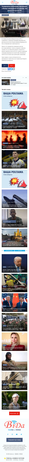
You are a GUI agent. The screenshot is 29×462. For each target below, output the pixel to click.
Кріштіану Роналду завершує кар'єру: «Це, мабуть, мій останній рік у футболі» (13, 166)
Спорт (5, 162)
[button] (26, 77)
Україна (13, 80)
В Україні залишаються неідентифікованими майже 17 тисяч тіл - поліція (18, 83)
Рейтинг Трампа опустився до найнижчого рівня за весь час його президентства (13, 270)
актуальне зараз (9, 250)
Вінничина (5, 15)
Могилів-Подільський (7, 221)
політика (20, 250)
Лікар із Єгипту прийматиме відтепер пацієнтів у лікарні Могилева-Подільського (13, 225)
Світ (4, 202)
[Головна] (9, 12)
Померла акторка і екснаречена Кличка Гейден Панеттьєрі (13, 348)
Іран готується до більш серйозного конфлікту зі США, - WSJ (14, 387)
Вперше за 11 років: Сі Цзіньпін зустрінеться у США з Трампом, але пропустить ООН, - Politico (14, 309)
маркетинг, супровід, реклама (15, 459)
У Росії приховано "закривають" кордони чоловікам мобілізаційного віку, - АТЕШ (13, 329)
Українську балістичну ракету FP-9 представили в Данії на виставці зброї (12, 205)
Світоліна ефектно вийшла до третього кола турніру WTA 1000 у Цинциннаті (14, 407)
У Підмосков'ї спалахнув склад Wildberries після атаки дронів (13, 289)
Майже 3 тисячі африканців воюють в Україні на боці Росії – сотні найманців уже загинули (14, 368)
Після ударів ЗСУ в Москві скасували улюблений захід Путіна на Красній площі (13, 244)
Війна (4, 364)
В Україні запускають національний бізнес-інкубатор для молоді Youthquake (13, 146)
